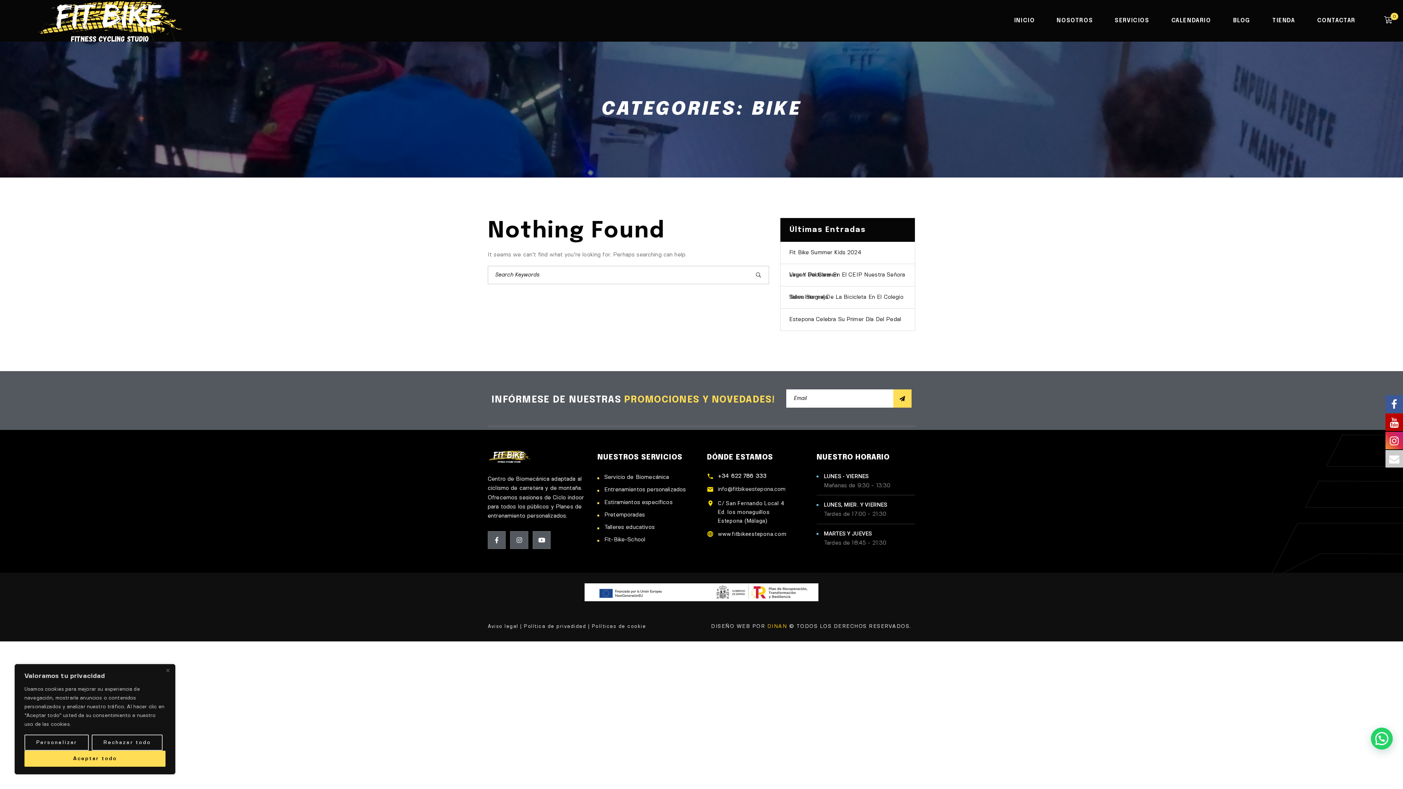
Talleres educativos (629, 527)
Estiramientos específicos (638, 502)
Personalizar (56, 742)
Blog (1241, 21)
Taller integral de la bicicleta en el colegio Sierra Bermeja (846, 297)
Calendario (1191, 21)
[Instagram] (519, 540)
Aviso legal (503, 626)
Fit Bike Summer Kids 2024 (825, 252)
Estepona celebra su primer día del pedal (845, 319)
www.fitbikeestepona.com (752, 534)
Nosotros (1075, 21)
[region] (95, 719)
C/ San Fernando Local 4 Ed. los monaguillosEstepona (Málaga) (751, 512)
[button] (1382, 739)
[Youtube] (542, 540)
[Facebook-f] (497, 540)
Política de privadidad (555, 626)
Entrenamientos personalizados (645, 489)
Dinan (777, 626)
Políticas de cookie (619, 626)
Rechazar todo (127, 742)
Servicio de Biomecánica (636, 477)
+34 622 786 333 (742, 476)
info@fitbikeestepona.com (752, 489)
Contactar (1336, 21)
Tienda (1283, 21)
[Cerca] (167, 670)
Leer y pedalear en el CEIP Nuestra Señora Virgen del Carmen (847, 275)
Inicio (1024, 21)
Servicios (1132, 21)
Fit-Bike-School (624, 539)
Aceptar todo (95, 758)
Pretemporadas (624, 515)
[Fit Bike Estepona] (110, 20)
